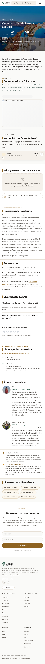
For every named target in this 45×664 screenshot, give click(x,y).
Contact (26, 634)
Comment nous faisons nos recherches (15, 44)
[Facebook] (8, 582)
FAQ (25, 637)
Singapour (5, 622)
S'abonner (22, 545)
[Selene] (6, 38)
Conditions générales (24, 658)
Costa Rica (27, 603)
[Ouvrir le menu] (40, 3)
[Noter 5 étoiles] (18, 331)
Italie (3, 631)
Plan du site (27, 647)
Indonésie (5, 619)
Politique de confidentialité (9, 658)
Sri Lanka (5, 616)
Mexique (26, 597)
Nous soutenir (28, 644)
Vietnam (5, 597)
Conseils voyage (28, 640)
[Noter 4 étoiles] (14, 331)
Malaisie (4, 610)
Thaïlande (5, 600)
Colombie (27, 600)
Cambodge (5, 606)
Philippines (5, 603)
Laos (3, 613)
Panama (26, 606)
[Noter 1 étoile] (3, 331)
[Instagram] (3, 582)
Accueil (4, 19)
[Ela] (3, 38)
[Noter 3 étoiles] (11, 331)
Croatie (4, 634)
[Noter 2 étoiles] (7, 331)
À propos (26, 631)
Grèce (11, 19)
